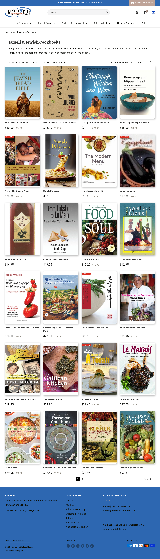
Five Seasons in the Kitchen (95, 327)
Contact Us (71, 500)
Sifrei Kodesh (101, 23)
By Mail (106, 500)
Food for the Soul (90, 259)
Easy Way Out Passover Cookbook (59, 467)
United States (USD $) (15, 540)
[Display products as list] (150, 62)
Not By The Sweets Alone (17, 191)
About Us (70, 505)
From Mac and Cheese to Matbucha (22, 327)
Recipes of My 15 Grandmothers (20, 399)
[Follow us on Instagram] (78, 546)
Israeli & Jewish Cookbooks (25, 32)
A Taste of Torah (90, 399)
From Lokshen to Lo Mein (55, 259)
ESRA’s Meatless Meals (131, 259)
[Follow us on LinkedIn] (92, 546)
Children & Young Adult (73, 23)
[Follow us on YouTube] (82, 546)
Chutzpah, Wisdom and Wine (95, 122)
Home (7, 32)
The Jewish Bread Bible (16, 122)
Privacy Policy (73, 522)
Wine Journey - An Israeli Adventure (60, 122)
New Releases (21, 23)
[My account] (137, 12)
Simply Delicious (51, 191)
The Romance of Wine (15, 259)
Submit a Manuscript (76, 509)
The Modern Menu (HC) (93, 191)
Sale (144, 23)
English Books (45, 23)
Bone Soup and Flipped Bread (134, 122)
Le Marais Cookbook (130, 399)
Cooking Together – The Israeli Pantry (58, 329)
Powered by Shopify (14, 550)
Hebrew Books (124, 23)
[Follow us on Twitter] (73, 546)
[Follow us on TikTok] (87, 546)
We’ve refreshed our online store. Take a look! (80, 2)
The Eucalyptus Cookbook (132, 327)
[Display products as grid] (146, 62)
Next (146, 479)
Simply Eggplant (128, 191)
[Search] (107, 12)
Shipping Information (76, 514)
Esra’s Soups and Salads (132, 467)
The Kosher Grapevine (92, 467)
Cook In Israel (11, 467)
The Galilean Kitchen (53, 399)
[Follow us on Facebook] (68, 546)
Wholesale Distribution (77, 527)
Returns (70, 518)
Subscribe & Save (144, 2)
